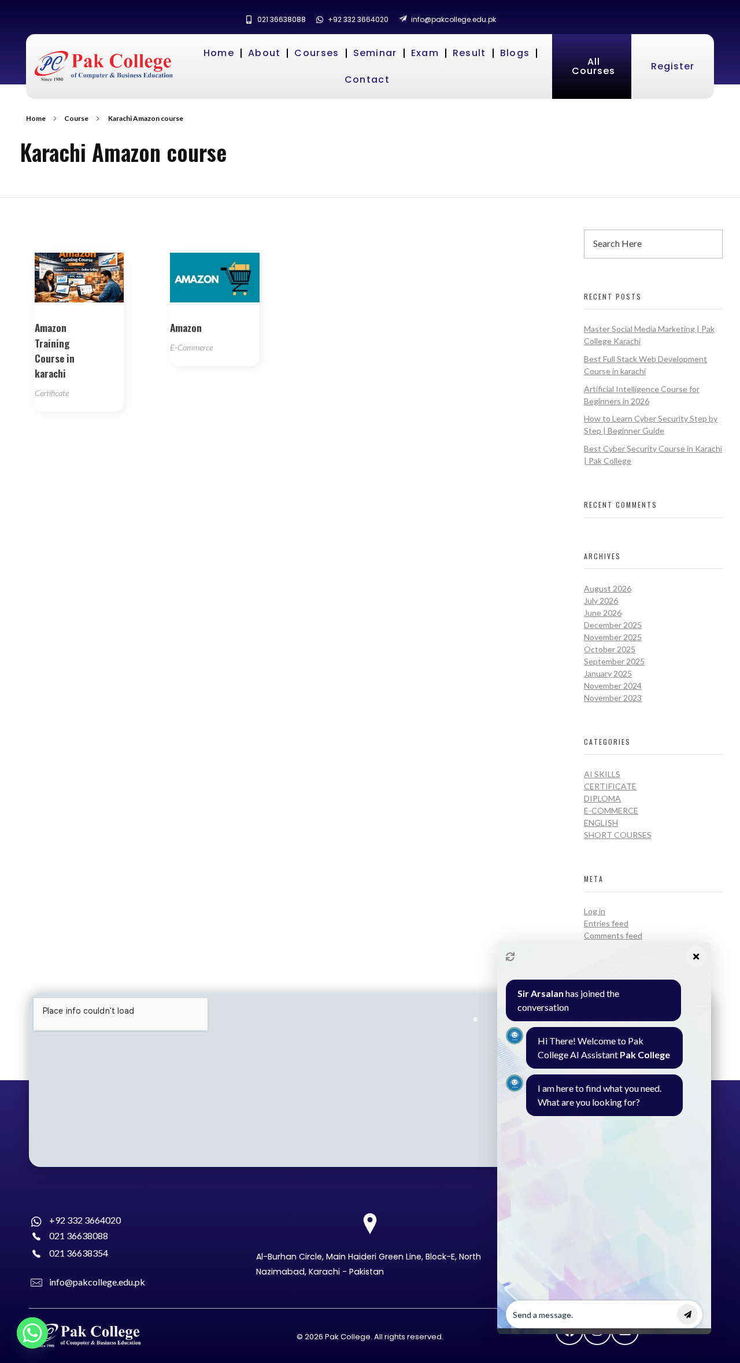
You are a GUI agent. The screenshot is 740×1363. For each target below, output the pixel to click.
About (264, 53)
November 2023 (613, 698)
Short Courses (618, 835)
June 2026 (602, 613)
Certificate (52, 393)
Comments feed (613, 935)
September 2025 (614, 661)
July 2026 (601, 600)
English (601, 823)
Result (469, 53)
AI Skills (602, 774)
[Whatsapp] (32, 1333)
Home (219, 53)
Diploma (602, 798)
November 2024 (613, 685)
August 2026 (607, 588)
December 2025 (613, 625)
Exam (425, 53)
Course (76, 118)
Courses (316, 53)
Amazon (186, 327)
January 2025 (608, 673)
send (687, 1314)
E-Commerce (191, 347)
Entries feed (606, 923)
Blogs (515, 53)
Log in (594, 911)
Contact (367, 79)
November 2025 (613, 637)
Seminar (375, 53)
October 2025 (609, 649)
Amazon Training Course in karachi (55, 350)
